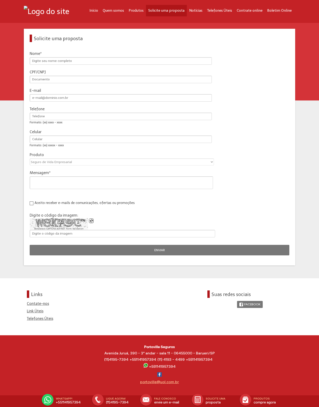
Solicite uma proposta (166, 10)
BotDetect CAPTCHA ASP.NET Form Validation (59, 229)
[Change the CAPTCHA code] (91, 220)
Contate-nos (38, 303)
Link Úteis (35, 311)
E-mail (35, 90)
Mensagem (39, 173)
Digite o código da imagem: (54, 215)
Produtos (136, 10)
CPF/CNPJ (38, 72)
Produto (37, 155)
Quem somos (113, 10)
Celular (36, 132)
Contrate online (249, 10)
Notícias (195, 10)
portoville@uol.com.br (159, 382)
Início (93, 10)
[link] (250, 304)
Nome (35, 53)
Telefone (37, 109)
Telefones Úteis (219, 10)
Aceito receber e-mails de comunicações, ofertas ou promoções (85, 203)
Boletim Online (279, 10)
